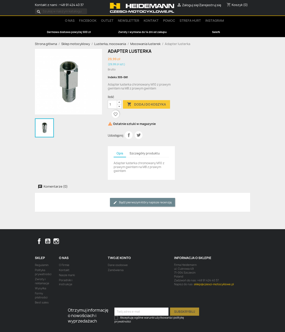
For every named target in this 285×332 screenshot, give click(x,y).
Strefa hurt (190, 20)
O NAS (70, 20)
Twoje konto (119, 258)
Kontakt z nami (46, 5)
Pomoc (169, 20)
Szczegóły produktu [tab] (145, 153)
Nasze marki (67, 275)
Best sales (42, 302)
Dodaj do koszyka (146, 104)
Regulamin (42, 265)
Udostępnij (129, 135)
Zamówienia (116, 270)
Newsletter (128, 20)
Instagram (214, 20)
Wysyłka (40, 288)
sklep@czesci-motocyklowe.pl (214, 284)
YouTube (48, 241)
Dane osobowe (118, 265)
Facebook (39, 241)
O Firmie (64, 265)
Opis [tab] (120, 153)
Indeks (112, 77)
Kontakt (151, 20)
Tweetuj (138, 135)
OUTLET (107, 20)
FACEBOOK (88, 20)
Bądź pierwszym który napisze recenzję (145, 202)
